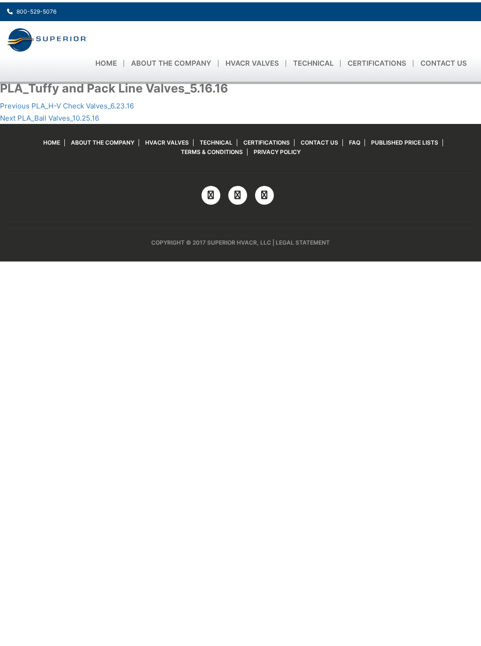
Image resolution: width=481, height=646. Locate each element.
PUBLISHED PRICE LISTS (404, 142)
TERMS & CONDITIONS (212, 151)
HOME (106, 63)
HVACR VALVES (252, 63)
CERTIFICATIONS (377, 63)
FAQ (354, 142)
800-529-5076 (35, 11)
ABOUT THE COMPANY (171, 63)
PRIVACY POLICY (277, 151)
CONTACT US (443, 63)
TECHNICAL (313, 63)
